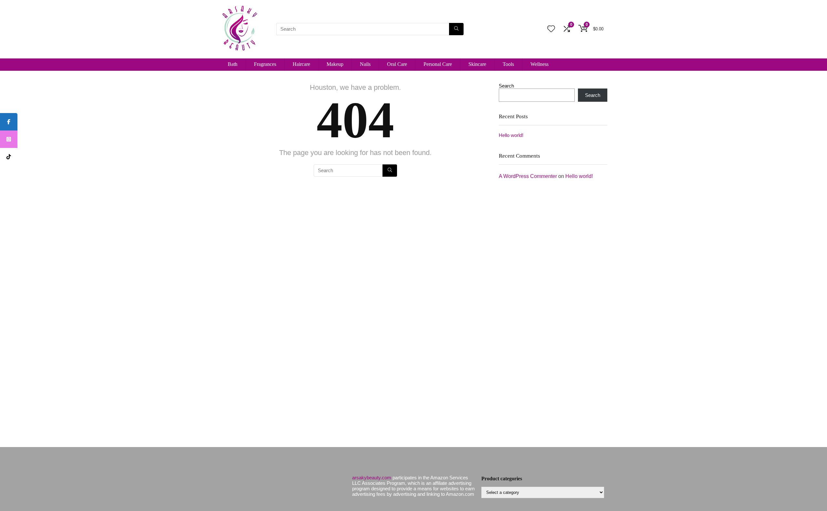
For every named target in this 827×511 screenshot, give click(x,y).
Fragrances (265, 64)
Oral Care (397, 64)
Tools (508, 64)
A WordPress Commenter (528, 176)
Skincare (477, 64)
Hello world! (511, 135)
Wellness (539, 64)
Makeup (335, 64)
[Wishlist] (551, 29)
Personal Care (438, 64)
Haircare (301, 64)
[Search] (456, 29)
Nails (365, 64)
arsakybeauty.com (371, 477)
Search (506, 86)
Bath (232, 64)
